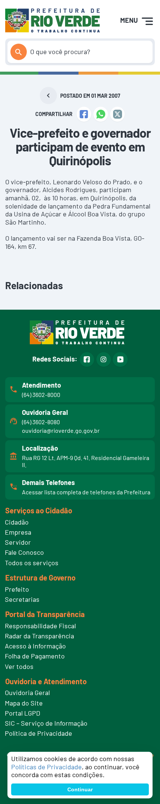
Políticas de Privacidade (46, 767)
